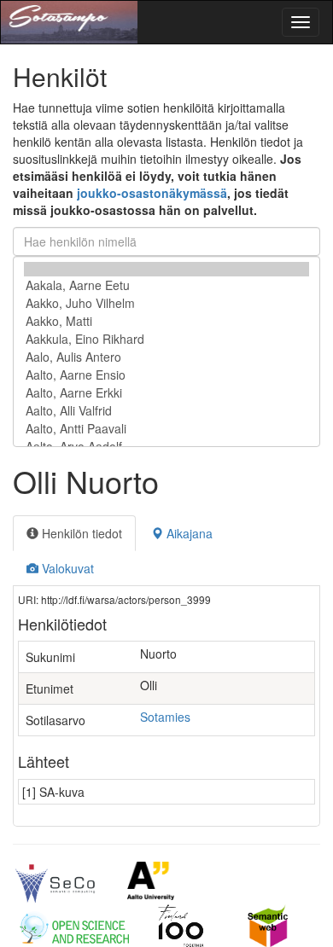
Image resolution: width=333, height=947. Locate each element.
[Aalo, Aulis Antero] (166, 357)
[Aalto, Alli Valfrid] (166, 411)
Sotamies (165, 716)
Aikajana (188, 533)
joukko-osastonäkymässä (152, 192)
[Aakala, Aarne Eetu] (166, 285)
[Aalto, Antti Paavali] (166, 429)
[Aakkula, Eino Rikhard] (166, 339)
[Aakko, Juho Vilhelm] (166, 303)
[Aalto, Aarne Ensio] (166, 375)
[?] (166, 269)
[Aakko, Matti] (166, 321)
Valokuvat (66, 568)
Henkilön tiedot (80, 533)
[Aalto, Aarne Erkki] (166, 393)
